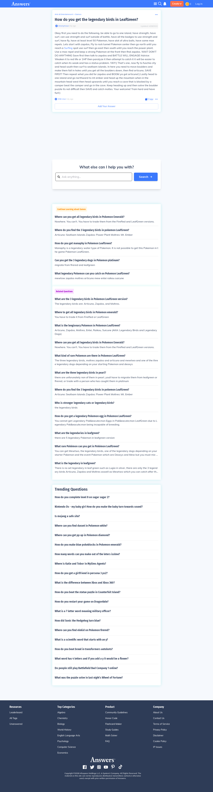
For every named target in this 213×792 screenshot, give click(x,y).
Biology (61, 724)
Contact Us (158, 718)
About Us (157, 712)
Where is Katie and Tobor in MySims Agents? (80, 563)
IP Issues (157, 747)
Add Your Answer (106, 106)
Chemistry (62, 718)
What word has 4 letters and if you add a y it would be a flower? (91, 658)
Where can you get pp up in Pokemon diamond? (82, 535)
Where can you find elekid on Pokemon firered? (82, 630)
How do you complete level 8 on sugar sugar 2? (82, 497)
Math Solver (111, 735)
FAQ (107, 741)
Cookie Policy (159, 741)
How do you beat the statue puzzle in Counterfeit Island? (87, 592)
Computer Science (66, 747)
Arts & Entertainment (64, 14)
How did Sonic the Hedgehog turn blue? (78, 620)
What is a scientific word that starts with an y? (81, 639)
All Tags (13, 718)
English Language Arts (68, 735)
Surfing (68, 48)
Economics (62, 752)
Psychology (63, 741)
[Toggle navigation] (155, 3)
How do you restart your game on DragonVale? (82, 601)
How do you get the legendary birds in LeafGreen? (96, 19)
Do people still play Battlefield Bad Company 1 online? (86, 668)
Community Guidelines (116, 712)
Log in (198, 3)
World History (64, 729)
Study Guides (112, 729)
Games (78, 14)
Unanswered (16, 724)
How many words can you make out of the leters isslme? (87, 554)
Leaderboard (16, 712)
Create (175, 3)
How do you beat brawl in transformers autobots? (84, 649)
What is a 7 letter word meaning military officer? (83, 611)
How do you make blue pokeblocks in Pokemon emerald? (88, 544)
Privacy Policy (160, 729)
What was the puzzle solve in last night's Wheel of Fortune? (89, 677)
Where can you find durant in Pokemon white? (81, 525)
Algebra (61, 712)
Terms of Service (161, 724)
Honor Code (111, 718)
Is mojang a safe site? (67, 516)
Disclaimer (158, 735)
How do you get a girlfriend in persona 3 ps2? (81, 573)
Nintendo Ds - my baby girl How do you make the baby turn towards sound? (99, 506)
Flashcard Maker (113, 724)
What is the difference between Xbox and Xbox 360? (85, 582)
